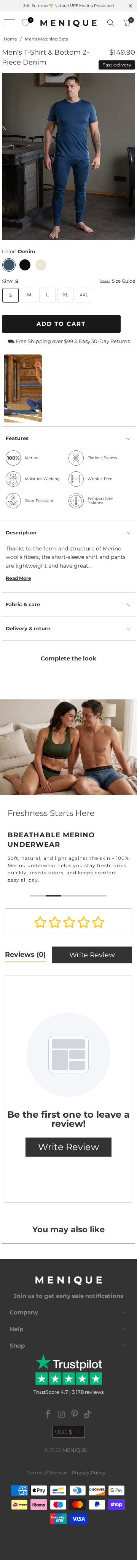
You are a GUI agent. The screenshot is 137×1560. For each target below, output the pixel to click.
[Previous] (8, 156)
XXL (84, 295)
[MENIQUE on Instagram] (61, 1415)
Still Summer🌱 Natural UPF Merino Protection (68, 5)
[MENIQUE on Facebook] (48, 1415)
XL (65, 295)
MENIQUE (75, 1450)
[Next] (129, 156)
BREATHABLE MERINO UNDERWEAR (68, 799)
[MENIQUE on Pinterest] (75, 1415)
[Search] (111, 23)
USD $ (63, 1431)
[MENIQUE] (68, 22)
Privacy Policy (88, 1472)
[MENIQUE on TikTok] (88, 1415)
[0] (23, 22)
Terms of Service (47, 1472)
